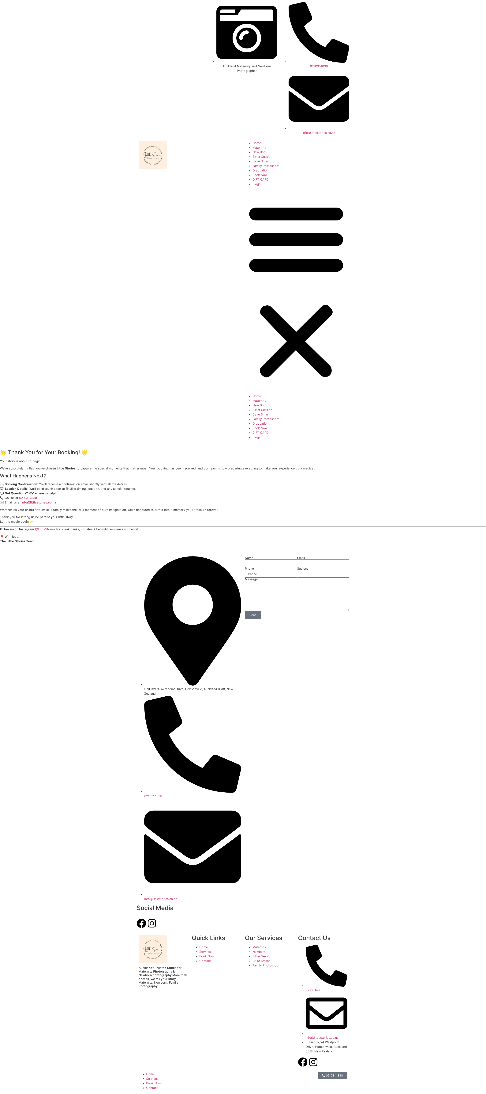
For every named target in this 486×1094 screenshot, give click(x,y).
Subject (302, 568)
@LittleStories (45, 529)
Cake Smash (261, 161)
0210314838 (28, 498)
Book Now (259, 175)
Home (256, 143)
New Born (259, 152)
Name (249, 557)
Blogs (256, 184)
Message (251, 579)
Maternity (259, 147)
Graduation (260, 170)
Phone (249, 568)
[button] (296, 290)
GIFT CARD (260, 179)
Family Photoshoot (265, 166)
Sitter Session (262, 157)
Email (301, 557)
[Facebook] (303, 1062)
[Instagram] (313, 1062)
